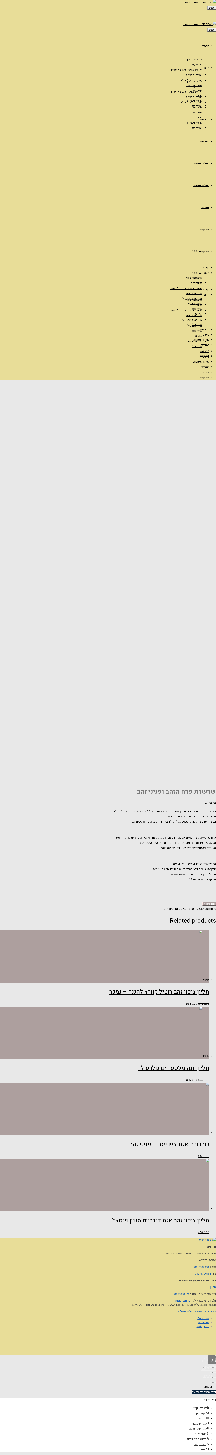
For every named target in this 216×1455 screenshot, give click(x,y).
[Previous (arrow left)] (214, 1372)
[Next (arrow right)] (211, 1372)
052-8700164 (203, 1273)
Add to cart (209, 904)
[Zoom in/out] (204, 1367)
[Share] (211, 1367)
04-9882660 (201, 1267)
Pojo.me (191, 1340)
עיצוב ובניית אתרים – (197, 1311)
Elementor (211, 1350)
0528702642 (182, 1300)
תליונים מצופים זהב (175, 909)
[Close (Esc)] (214, 1367)
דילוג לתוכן (209, 1387)
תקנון (213, 1287)
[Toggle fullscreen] (208, 1367)
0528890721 (181, 1294)
